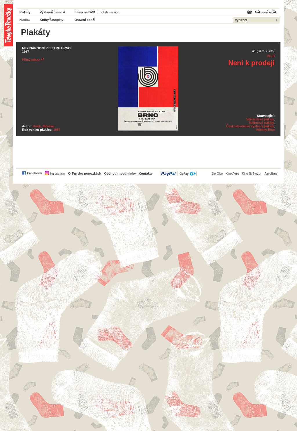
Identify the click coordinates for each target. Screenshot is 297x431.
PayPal (178, 173)
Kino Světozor (252, 173)
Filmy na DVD (85, 12)
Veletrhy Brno (265, 129)
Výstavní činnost (52, 12)
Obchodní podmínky (120, 173)
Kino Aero (232, 173)
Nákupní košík (266, 12)
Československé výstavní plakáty (250, 126)
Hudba (24, 19)
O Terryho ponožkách (84, 173)
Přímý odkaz (31, 59)
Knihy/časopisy (51, 19)
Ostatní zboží (85, 19)
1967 (56, 129)
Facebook (34, 173)
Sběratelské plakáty (260, 119)
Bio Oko (217, 173)
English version (108, 12)
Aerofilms (271, 173)
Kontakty (146, 173)
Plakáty (24, 12)
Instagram (57, 173)
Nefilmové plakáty (261, 122)
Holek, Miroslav (44, 126)
